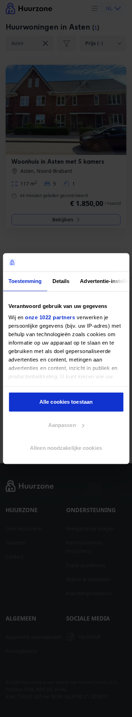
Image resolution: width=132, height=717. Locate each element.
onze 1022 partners (50, 317)
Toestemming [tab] (25, 281)
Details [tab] (60, 281)
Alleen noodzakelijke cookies (66, 448)
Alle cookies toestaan (66, 402)
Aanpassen (62, 425)
